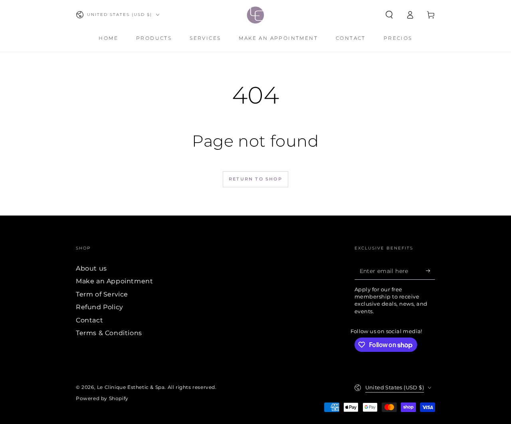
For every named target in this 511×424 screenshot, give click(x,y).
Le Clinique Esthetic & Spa (131, 387)
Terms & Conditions (109, 333)
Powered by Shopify (102, 398)
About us (91, 268)
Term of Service (102, 294)
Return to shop (255, 179)
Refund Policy (99, 307)
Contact (89, 320)
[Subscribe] (430, 270)
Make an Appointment (114, 281)
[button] (389, 15)
